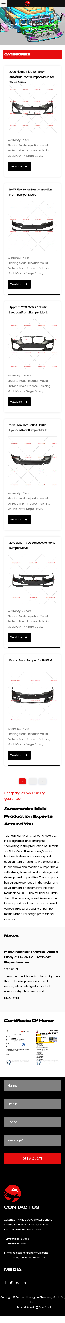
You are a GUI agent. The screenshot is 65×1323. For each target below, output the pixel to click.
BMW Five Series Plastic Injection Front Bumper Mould (30, 192)
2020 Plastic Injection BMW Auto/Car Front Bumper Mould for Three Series (31, 75)
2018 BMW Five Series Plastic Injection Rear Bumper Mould (28, 427)
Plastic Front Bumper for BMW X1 (30, 660)
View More (16, 166)
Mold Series (21, 24)
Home (9, 24)
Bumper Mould (39, 24)
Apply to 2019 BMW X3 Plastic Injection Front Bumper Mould (28, 309)
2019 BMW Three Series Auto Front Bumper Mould (32, 545)
